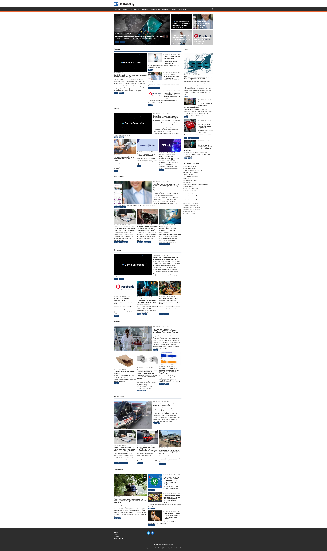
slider (117, 42)
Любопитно (182, 9)
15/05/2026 (157, 401)
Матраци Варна (188, 186)
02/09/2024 (201, 141)
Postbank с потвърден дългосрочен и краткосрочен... (202, 39)
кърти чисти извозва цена (191, 197)
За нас (116, 534)
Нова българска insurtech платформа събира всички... (202, 23)
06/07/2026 (199, 43)
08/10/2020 (157, 327)
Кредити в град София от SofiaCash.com (195, 184)
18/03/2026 (140, 296)
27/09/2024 (201, 99)
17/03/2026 (163, 296)
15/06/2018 (163, 366)
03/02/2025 (188, 74)
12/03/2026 (140, 445)
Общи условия (118, 538)
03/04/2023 (167, 493)
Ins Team (126, 29)
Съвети (173, 9)
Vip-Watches (187, 182)
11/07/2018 (140, 367)
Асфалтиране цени (189, 193)
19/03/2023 (167, 511)
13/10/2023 (167, 475)
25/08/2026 (177, 27)
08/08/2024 (118, 497)
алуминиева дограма (189, 168)
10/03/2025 (119, 29)
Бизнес (125, 9)
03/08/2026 (199, 27)
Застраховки (134, 9)
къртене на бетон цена (190, 188)
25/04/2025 (140, 224)
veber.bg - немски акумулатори (192, 170)
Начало (116, 532)
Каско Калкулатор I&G (190, 166)
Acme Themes (180, 548)
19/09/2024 (201, 120)
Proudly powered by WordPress (152, 548)
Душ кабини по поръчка (190, 176)
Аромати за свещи (189, 211)
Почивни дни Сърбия (190, 180)
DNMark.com (187, 178)
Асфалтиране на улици (190, 195)
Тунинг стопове (188, 174)
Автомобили (155, 9)
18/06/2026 (140, 151)
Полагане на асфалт (189, 191)
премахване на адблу (190, 213)
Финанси (145, 9)
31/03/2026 (118, 224)
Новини (117, 9)
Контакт (116, 536)
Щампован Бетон (188, 201)
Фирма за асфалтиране (190, 205)
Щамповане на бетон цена (191, 207)
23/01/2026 (163, 448)
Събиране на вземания (190, 172)
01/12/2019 (118, 369)
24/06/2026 (118, 155)
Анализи (165, 9)
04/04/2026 (163, 152)
